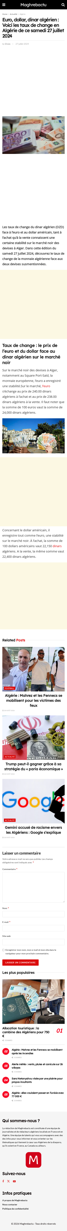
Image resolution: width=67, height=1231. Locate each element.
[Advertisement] (33, 81)
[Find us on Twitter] (8, 1181)
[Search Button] (63, 4)
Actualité (13, 14)
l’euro (46, 386)
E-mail (6, 922)
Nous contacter (9, 1204)
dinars (57, 546)
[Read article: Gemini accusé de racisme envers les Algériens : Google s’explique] (33, 801)
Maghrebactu (33, 5)
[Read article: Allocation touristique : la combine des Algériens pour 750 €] (33, 1001)
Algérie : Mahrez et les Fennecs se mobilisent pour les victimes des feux (33, 700)
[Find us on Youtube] (14, 1181)
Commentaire (10, 869)
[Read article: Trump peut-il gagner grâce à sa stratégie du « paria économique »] (33, 737)
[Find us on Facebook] (3, 1181)
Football (9, 688)
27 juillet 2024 (22, 44)
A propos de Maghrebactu (14, 1200)
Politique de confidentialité (15, 1208)
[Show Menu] (3, 4)
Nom (5, 908)
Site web (6, 936)
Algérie (22, 14)
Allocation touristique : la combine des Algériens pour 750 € (25, 1032)
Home (4, 14)
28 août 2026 (9, 710)
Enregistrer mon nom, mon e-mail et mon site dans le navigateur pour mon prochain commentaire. (30, 952)
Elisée (7, 44)
